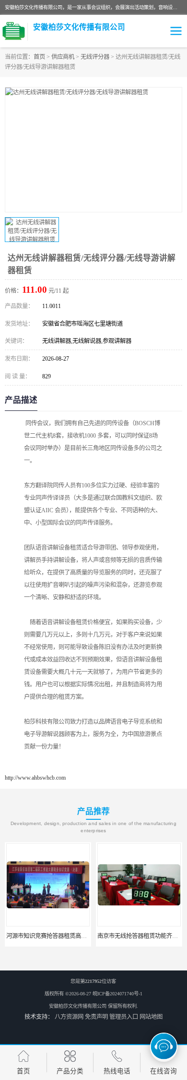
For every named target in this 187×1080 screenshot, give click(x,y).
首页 (39, 57)
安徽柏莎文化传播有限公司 (77, 1006)
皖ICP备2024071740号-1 (117, 993)
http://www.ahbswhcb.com (35, 777)
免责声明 (96, 1017)
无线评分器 (95, 57)
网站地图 (151, 1017)
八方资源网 (69, 1017)
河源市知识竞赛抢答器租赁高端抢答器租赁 (61, 936)
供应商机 (62, 57)
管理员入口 (123, 1017)
